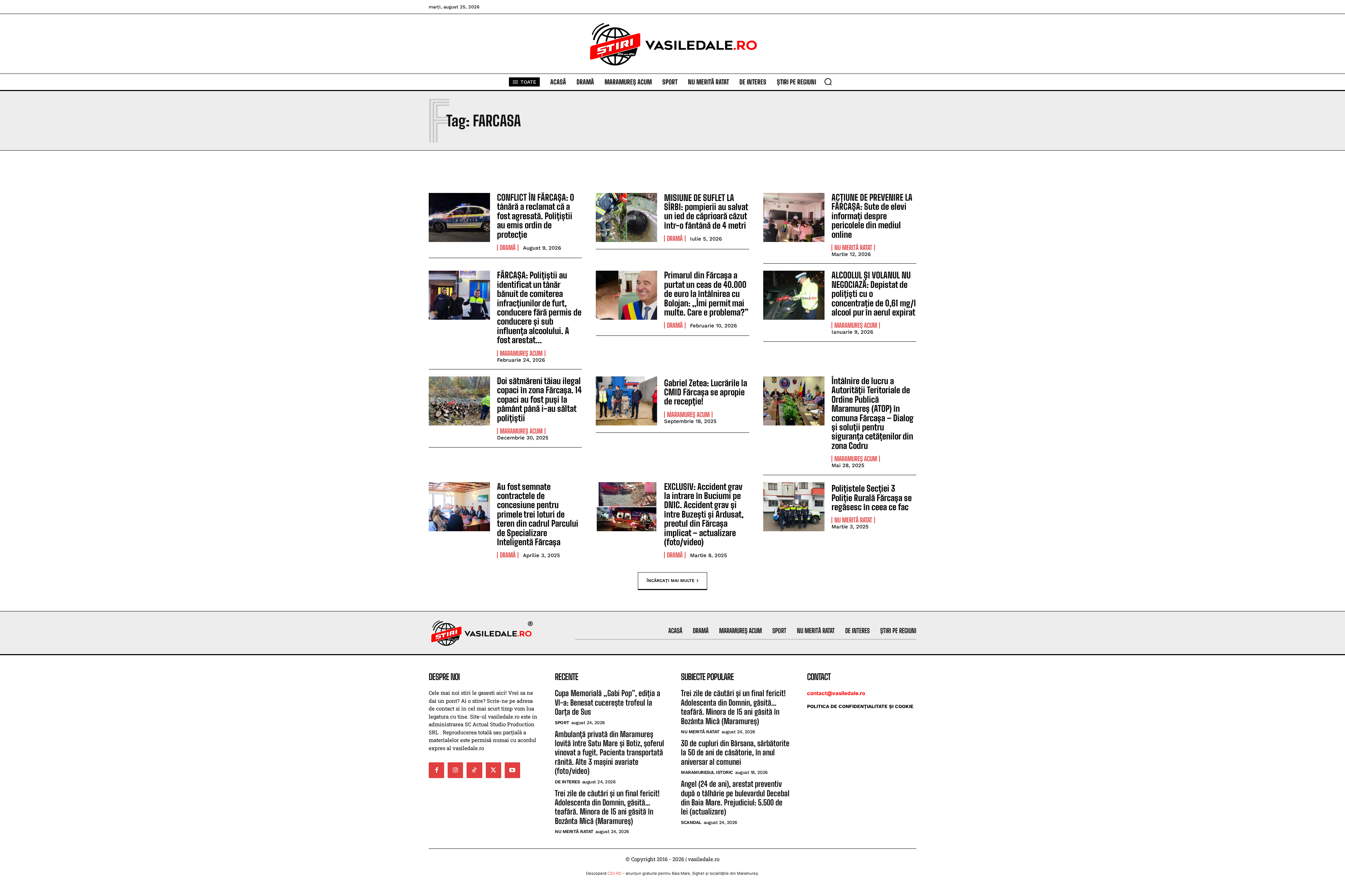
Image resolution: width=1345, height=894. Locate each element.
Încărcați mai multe (671, 580)
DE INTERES (567, 781)
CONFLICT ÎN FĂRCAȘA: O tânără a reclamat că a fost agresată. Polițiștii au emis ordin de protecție (535, 216)
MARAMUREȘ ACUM (521, 353)
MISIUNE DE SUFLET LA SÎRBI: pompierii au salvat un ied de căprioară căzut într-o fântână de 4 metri (706, 211)
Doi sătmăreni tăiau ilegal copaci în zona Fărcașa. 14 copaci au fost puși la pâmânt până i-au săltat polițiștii (539, 399)
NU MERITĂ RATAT (853, 247)
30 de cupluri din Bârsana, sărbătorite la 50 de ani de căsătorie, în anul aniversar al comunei (735, 753)
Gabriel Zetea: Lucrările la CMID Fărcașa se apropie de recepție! (705, 392)
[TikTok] (474, 770)
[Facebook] (436, 770)
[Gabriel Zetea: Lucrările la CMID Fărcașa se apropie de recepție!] (626, 400)
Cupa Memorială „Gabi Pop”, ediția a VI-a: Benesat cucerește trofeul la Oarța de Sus (607, 702)
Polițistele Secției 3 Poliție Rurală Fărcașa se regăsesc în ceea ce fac (872, 497)
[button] (828, 81)
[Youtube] (512, 770)
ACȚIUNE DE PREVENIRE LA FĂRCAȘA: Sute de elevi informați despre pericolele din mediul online (872, 216)
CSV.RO (614, 873)
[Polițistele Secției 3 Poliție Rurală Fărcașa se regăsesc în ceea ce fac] (794, 506)
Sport (562, 722)
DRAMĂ (508, 247)
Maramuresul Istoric (707, 772)
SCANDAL (691, 822)
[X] (493, 770)
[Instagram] (455, 770)
